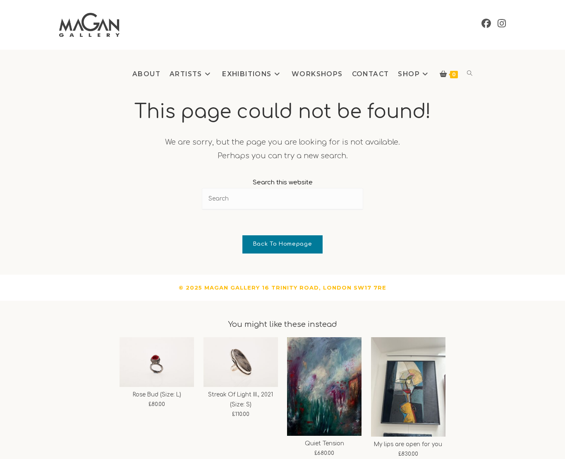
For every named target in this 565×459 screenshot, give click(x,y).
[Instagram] (501, 24)
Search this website (283, 182)
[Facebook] (486, 24)
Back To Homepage (282, 244)
